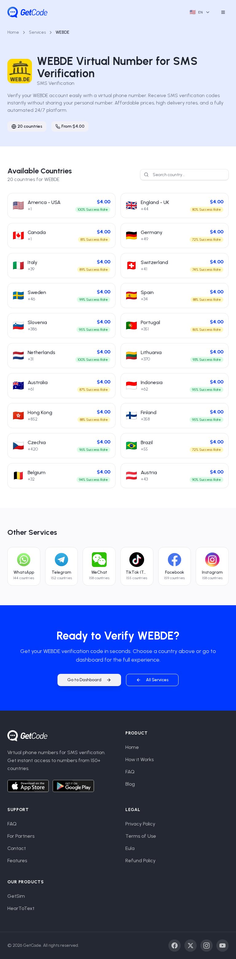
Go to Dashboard (84, 679)
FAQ (130, 772)
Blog (130, 784)
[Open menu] (223, 12)
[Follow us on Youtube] (222, 945)
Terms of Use (140, 836)
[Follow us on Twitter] (190, 945)
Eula (130, 848)
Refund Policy (140, 860)
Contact (16, 848)
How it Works (139, 759)
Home (13, 32)
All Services (157, 679)
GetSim (16, 896)
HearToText (20, 908)
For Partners (20, 836)
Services (37, 32)
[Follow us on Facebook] (174, 945)
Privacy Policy (140, 824)
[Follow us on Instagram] (206, 945)
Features (17, 860)
